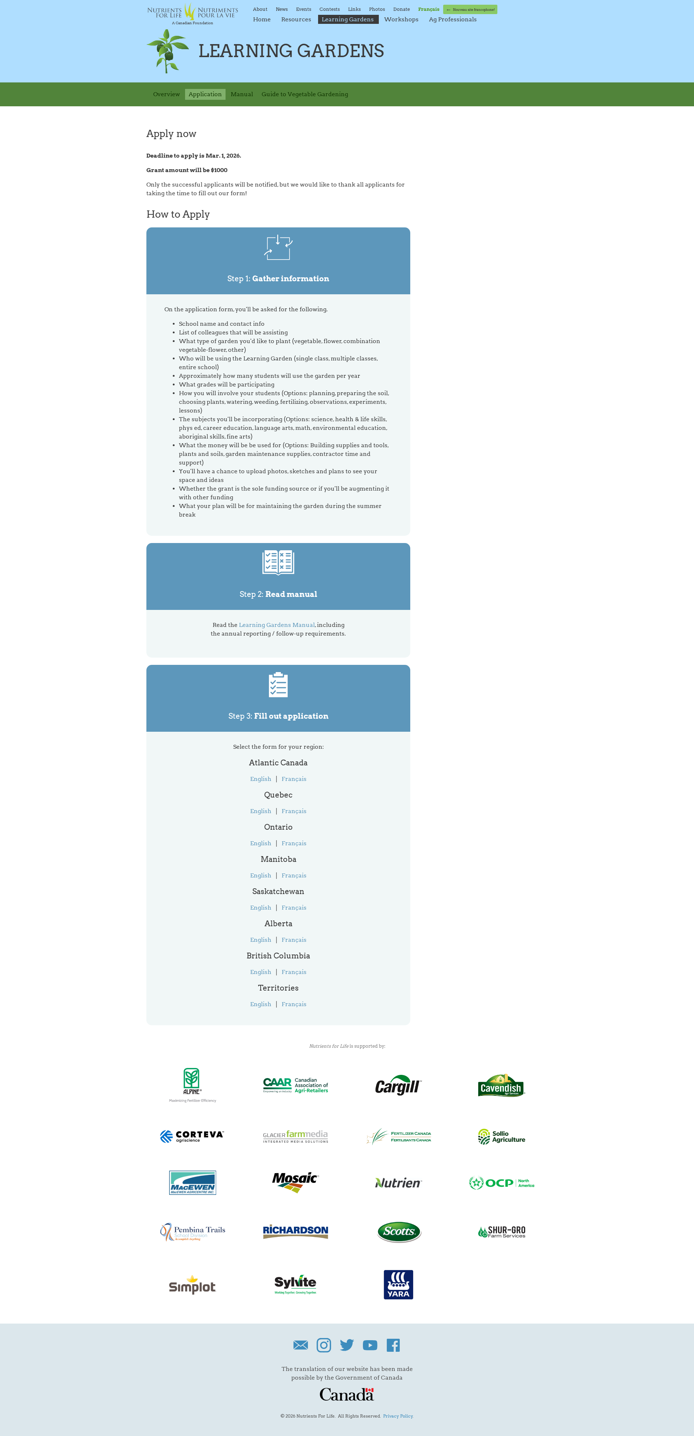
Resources (297, 19)
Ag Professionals (453, 19)
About (261, 9)
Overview (166, 94)
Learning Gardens (348, 19)
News (282, 9)
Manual (242, 94)
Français (294, 778)
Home (262, 19)
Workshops (402, 19)
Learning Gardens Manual (277, 624)
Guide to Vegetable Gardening (305, 94)
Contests (330, 9)
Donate (402, 9)
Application (205, 94)
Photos (377, 9)
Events (304, 9)
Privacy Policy (398, 1416)
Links (355, 9)
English (260, 778)
